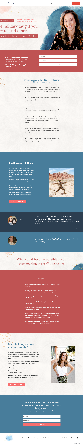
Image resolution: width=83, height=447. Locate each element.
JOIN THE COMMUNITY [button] (17, 201)
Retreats (39, 3)
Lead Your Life (62, 3)
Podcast (55, 3)
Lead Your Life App (47, 3)
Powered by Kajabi (76, 443)
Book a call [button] (76, 3)
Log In (69, 3)
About (34, 3)
